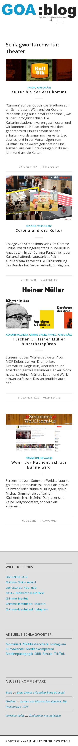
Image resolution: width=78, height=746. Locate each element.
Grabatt (11, 701)
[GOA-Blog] (32, 8)
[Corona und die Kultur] (39, 198)
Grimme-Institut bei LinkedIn (25, 604)
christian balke (15, 715)
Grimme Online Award (42, 334)
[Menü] (57, 20)
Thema (31, 87)
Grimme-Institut (17, 598)
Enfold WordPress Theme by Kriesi (51, 740)
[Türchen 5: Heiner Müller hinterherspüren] (39, 306)
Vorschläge (43, 87)
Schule (47, 654)
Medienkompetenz (40, 649)
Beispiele (31, 226)
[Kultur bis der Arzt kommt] (39, 70)
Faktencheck (39, 644)
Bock (9, 692)
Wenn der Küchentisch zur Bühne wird (39, 465)
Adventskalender (17, 334)
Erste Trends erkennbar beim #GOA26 (41, 692)
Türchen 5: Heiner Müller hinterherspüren (39, 341)
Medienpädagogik (19, 654)
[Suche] (48, 20)
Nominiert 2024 (17, 644)
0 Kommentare (50, 167)
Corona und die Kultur (39, 230)
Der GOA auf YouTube (21, 587)
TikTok (59, 654)
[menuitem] (48, 20)
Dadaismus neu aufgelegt (45, 715)
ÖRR (38, 654)
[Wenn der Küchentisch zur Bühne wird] (39, 433)
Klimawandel (15, 649)
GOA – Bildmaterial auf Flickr (25, 593)
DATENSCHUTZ (17, 577)
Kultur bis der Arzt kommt (39, 91)
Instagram (58, 644)
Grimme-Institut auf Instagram (27, 609)
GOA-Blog (26, 740)
